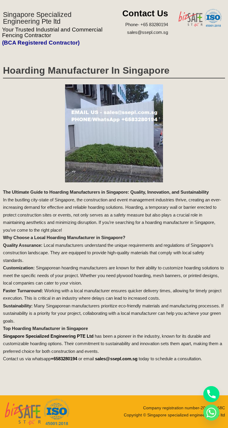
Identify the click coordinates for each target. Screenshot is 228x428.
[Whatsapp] (211, 413)
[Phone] (211, 394)
